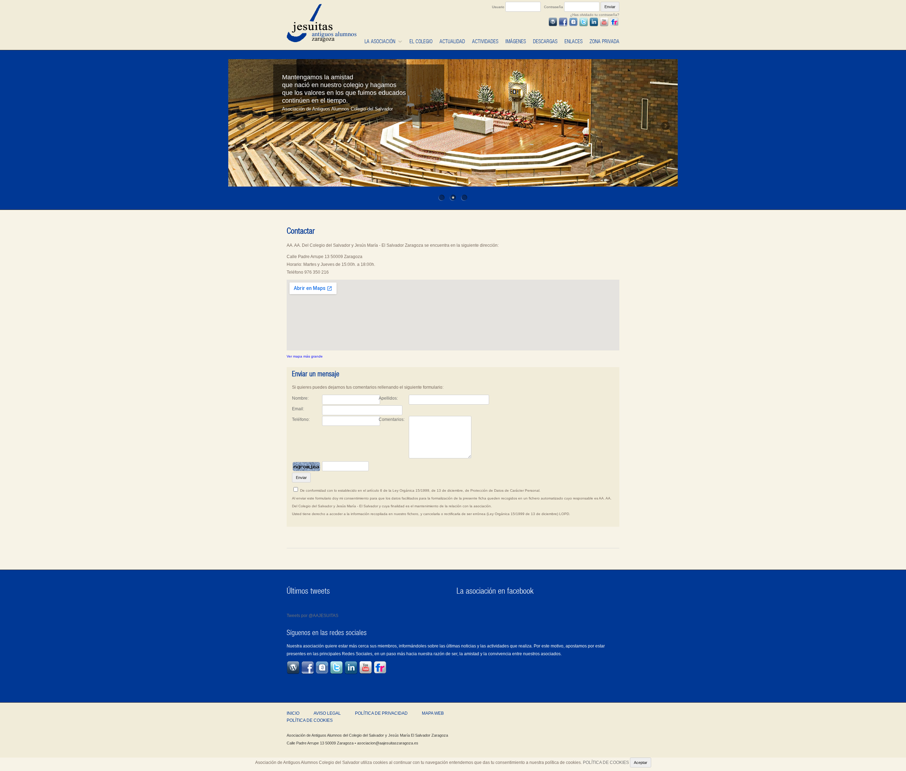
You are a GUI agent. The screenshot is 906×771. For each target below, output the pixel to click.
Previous (238, 126)
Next (668, 126)
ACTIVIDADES (485, 41)
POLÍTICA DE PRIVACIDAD (381, 713)
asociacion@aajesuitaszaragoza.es (387, 743)
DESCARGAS (545, 41)
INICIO (293, 713)
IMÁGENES (515, 41)
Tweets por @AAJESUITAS (312, 615)
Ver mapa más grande (305, 356)
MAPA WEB (433, 713)
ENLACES (573, 41)
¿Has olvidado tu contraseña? (594, 15)
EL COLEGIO (420, 41)
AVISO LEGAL (327, 713)
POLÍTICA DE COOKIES (310, 720)
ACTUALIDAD (452, 41)
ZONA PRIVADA (604, 41)
